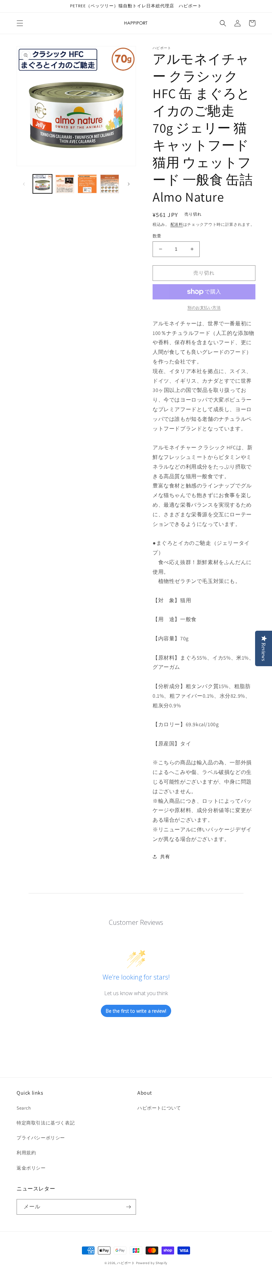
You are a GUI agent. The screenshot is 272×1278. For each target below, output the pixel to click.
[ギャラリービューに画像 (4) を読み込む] (109, 184)
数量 (157, 236)
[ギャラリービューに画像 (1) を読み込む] (42, 184)
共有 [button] (165, 857)
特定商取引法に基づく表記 (46, 1123)
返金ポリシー (31, 1168)
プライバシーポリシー (41, 1138)
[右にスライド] (128, 184)
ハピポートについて (159, 1108)
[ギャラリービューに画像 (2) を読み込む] (65, 184)
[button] (20, 23)
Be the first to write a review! (136, 1011)
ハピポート (126, 1263)
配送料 (176, 224)
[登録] (128, 1207)
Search (24, 1108)
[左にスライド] (24, 184)
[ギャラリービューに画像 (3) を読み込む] (87, 184)
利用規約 (26, 1153)
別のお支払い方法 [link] (204, 307)
